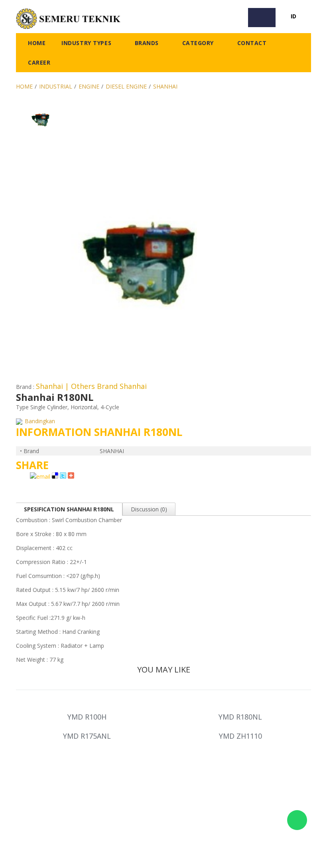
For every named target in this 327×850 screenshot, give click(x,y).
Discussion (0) (149, 509)
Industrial (55, 86)
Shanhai (165, 86)
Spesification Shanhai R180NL (69, 509)
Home (24, 86)
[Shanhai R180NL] (40, 105)
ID (293, 16)
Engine (89, 86)
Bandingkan (39, 421)
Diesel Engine (126, 86)
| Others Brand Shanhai (106, 386)
